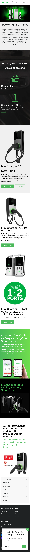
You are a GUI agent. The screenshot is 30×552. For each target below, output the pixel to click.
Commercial (4, 513)
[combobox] (25, 2)
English (24, 2)
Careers (17, 516)
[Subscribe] (24, 546)
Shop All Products (5, 516)
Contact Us (18, 513)
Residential (4, 511)
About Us (17, 511)
